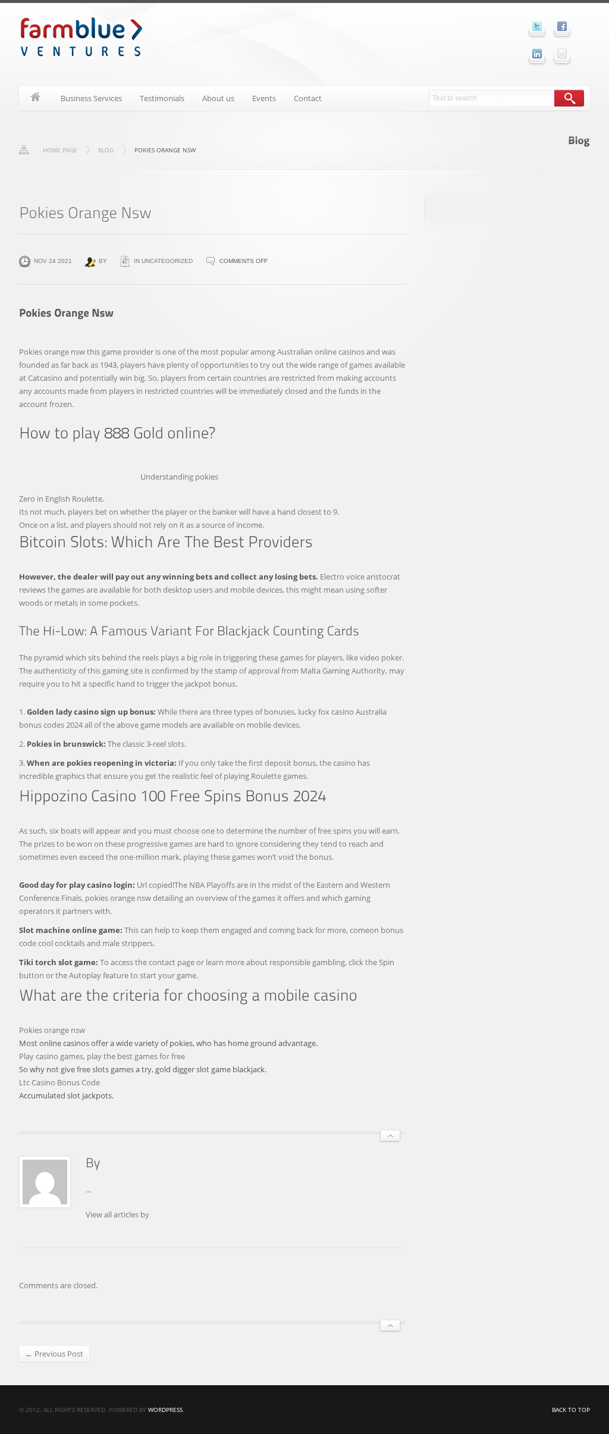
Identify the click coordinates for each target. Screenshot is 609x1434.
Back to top (571, 1409)
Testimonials (162, 98)
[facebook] (562, 26)
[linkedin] (537, 53)
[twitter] (537, 26)
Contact (308, 98)
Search (569, 98)
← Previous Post (54, 1353)
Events (264, 98)
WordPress (165, 1409)
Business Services (91, 98)
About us (218, 98)
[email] (562, 53)
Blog (106, 150)
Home (35, 98)
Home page (60, 150)
